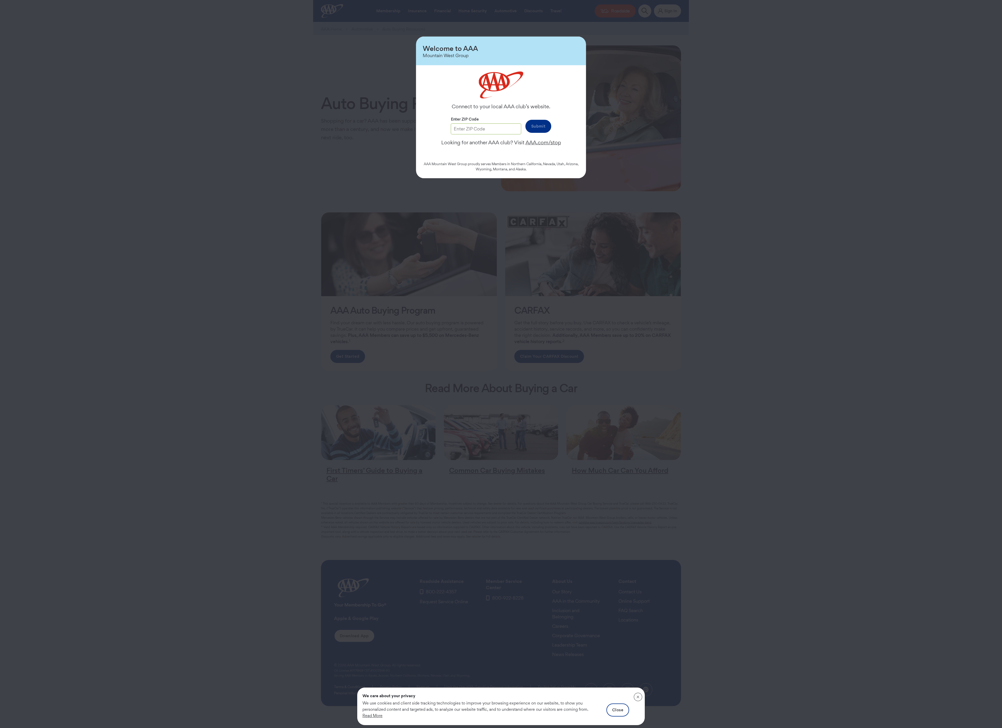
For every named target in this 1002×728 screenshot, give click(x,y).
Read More (372, 715)
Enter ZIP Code (465, 119)
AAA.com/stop (543, 142)
